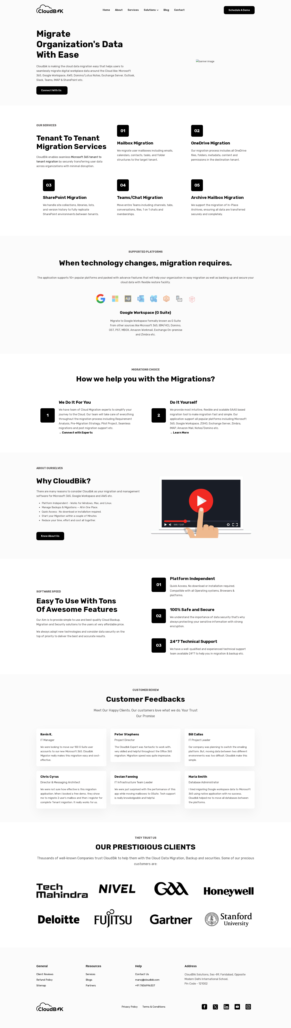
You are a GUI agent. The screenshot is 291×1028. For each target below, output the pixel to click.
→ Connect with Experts (76, 432)
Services (133, 9)
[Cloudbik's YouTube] (237, 1006)
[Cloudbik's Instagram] (248, 1006)
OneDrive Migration (210, 143)
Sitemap (41, 985)
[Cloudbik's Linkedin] (226, 1006)
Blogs (89, 979)
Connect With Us (51, 90)
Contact (179, 9)
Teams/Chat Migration (140, 197)
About (119, 9)
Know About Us (50, 536)
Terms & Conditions (153, 1006)
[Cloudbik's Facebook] (204, 1006)
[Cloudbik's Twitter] (215, 1007)
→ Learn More (179, 432)
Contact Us (142, 974)
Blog (166, 9)
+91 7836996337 (145, 985)
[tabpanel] (145, 323)
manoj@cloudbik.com (147, 979)
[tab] (101, 299)
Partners (91, 985)
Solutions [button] (150, 9)
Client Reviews (44, 974)
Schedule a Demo (239, 10)
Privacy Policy (130, 1006)
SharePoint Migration (65, 197)
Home (106, 9)
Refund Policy (44, 979)
